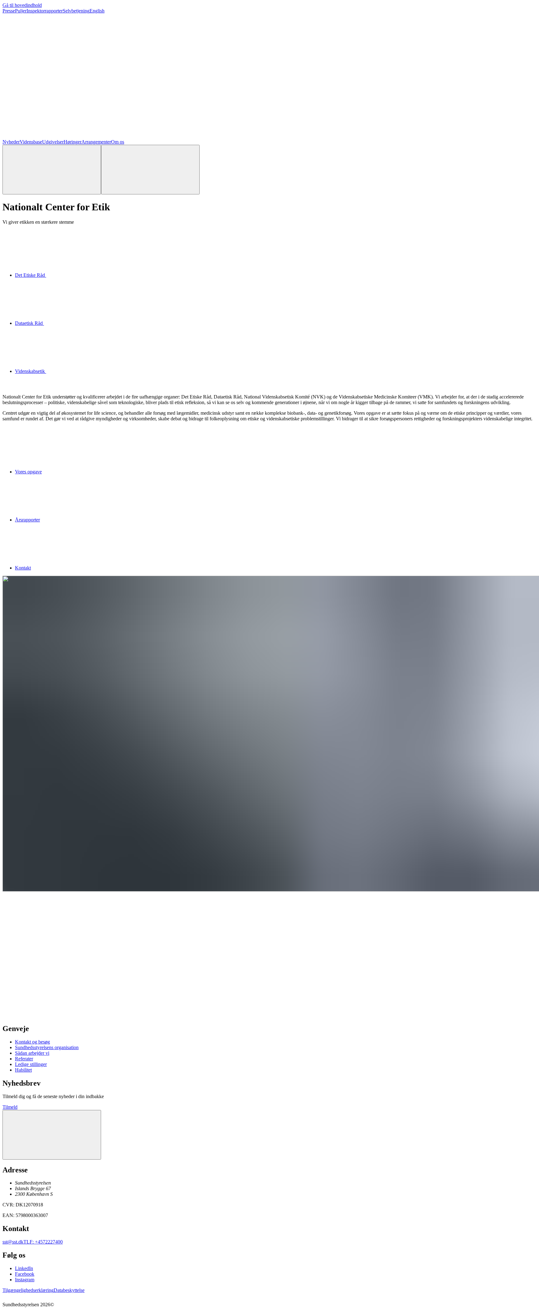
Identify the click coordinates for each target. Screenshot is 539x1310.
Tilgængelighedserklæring (28, 1290)
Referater (24, 1058)
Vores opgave (28, 471)
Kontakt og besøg (32, 1041)
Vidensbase (31, 141)
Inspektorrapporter (45, 10)
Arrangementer (96, 141)
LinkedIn (24, 1268)
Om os (117, 141)
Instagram (24, 1279)
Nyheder (11, 141)
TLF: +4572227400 (43, 1241)
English (97, 10)
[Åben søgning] (51, 169)
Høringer (72, 141)
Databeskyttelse (69, 1290)
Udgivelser (53, 141)
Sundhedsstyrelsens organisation (47, 1047)
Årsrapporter (27, 519)
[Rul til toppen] (51, 1135)
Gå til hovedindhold (22, 5)
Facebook (24, 1274)
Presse (8, 10)
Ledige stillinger (31, 1064)
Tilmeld (9, 1107)
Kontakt (23, 567)
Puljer (21, 10)
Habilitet (23, 1070)
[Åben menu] (150, 169)
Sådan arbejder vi (32, 1053)
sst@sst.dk (12, 1241)
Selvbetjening (76, 10)
